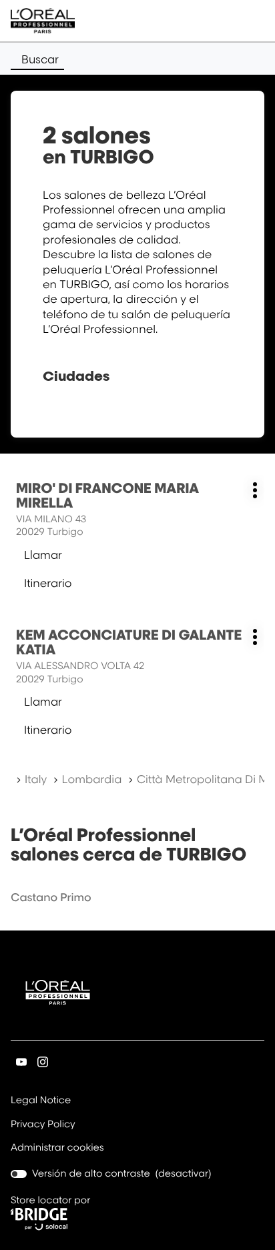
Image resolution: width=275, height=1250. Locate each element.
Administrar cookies (57, 1147)
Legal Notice (41, 1101)
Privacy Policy (43, 1125)
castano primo (51, 897)
